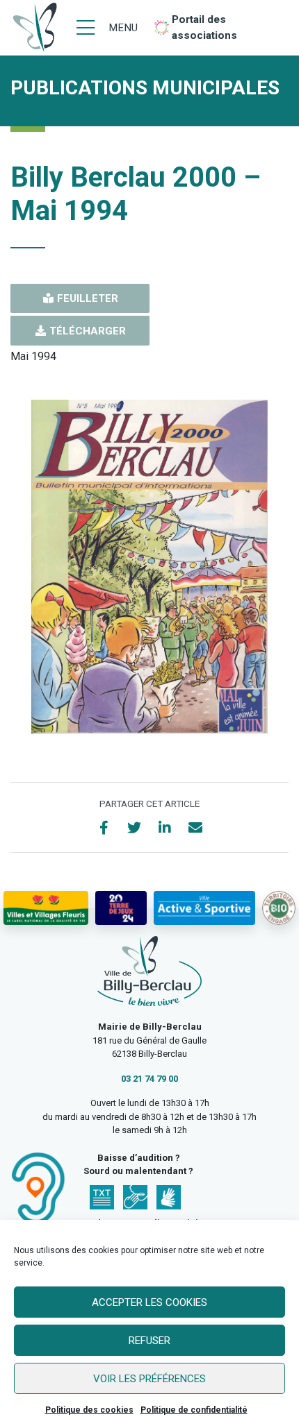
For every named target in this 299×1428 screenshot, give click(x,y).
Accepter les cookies (149, 1302)
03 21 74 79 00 (149, 1078)
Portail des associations (204, 27)
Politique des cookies (89, 1410)
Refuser (149, 1340)
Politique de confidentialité (194, 1410)
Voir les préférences (149, 1378)
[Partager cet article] (195, 827)
